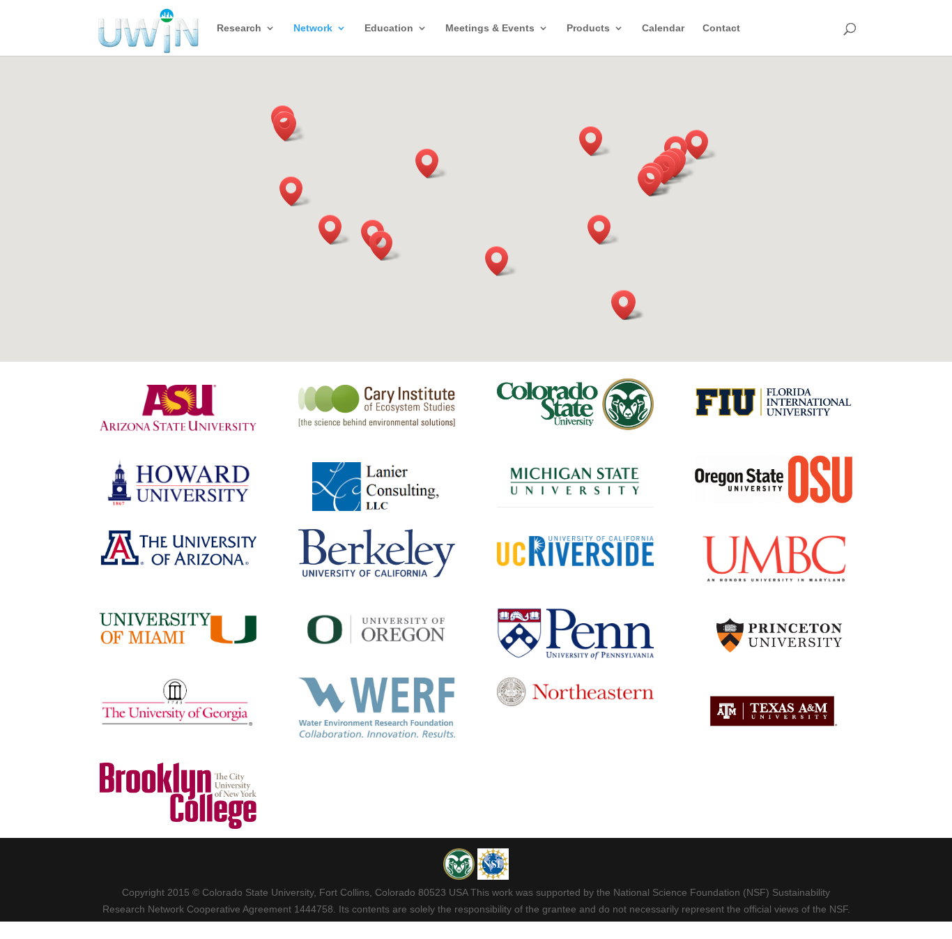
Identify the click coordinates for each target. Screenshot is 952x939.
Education (388, 28)
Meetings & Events (490, 28)
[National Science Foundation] (493, 876)
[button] (431, 163)
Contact (721, 28)
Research (239, 28)
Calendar (663, 28)
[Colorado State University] (460, 876)
